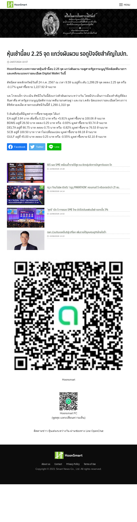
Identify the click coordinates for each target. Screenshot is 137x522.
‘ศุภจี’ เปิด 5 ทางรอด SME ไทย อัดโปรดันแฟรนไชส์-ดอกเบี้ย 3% (77, 209)
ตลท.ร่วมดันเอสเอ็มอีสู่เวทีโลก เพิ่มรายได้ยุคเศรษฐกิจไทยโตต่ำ (76, 232)
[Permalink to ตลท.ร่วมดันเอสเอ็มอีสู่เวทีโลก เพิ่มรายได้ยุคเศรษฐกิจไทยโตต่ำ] (25, 239)
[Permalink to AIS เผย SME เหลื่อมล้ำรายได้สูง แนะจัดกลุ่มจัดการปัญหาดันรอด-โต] (25, 172)
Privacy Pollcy (73, 464)
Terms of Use (90, 464)
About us (46, 464)
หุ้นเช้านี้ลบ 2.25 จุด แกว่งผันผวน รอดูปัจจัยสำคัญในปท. (67, 53)
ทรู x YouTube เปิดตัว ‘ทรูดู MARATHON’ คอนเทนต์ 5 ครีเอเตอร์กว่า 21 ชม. (83, 187)
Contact (58, 464)
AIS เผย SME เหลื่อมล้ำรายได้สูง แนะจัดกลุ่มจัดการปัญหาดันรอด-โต (79, 164)
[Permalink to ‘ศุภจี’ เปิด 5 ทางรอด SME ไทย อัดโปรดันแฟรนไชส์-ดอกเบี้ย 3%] (25, 217)
